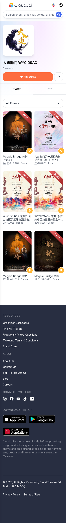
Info (49, 89)
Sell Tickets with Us (14, 372)
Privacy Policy (11, 494)
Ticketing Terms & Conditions (20, 340)
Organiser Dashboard (16, 322)
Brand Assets (11, 346)
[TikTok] (25, 399)
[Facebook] (12, 399)
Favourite (30, 76)
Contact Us (9, 366)
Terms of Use (32, 494)
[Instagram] (5, 399)
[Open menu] (5, 5)
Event (17, 89)
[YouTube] (18, 399)
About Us (8, 361)
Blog (5, 378)
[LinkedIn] (32, 399)
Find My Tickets (12, 328)
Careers (8, 384)
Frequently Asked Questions (20, 334)
